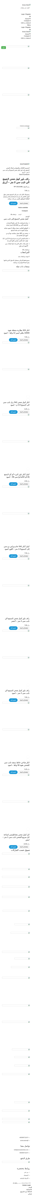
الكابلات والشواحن (19, 168)
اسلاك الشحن (10, 168)
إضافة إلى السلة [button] (24, 340)
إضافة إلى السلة (24, 203)
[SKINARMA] (16, 986)
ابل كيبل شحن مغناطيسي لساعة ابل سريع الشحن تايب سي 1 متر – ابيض (16, 837)
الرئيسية (26, 168)
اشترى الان (13, 203)
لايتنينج (27, 170)
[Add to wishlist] (27, 327)
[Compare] (27, 324)
